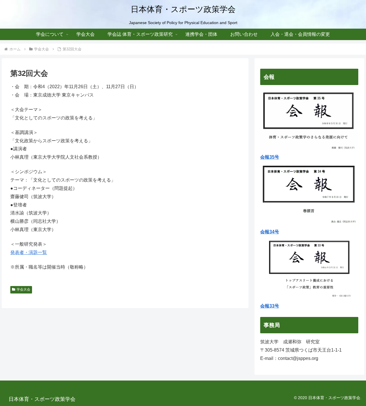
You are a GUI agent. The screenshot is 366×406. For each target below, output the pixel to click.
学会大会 (23, 289)
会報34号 (269, 231)
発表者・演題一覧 (28, 252)
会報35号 (269, 157)
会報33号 (269, 305)
